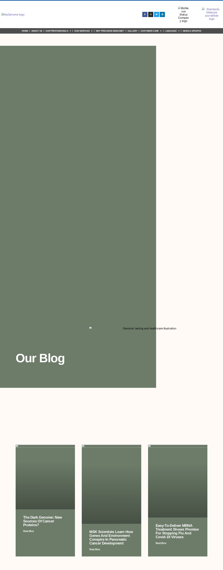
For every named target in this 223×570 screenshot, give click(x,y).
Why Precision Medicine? (110, 31)
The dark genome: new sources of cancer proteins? (42, 521)
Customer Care (150, 31)
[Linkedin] (162, 14)
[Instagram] (150, 14)
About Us (36, 31)
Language (171, 31)
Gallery (132, 31)
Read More (28, 531)
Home (25, 31)
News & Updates (192, 31)
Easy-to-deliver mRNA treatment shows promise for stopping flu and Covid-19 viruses (177, 531)
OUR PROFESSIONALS (57, 31)
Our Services (82, 31)
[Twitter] (156, 14)
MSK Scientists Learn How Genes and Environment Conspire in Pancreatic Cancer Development (111, 537)
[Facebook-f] (144, 14)
